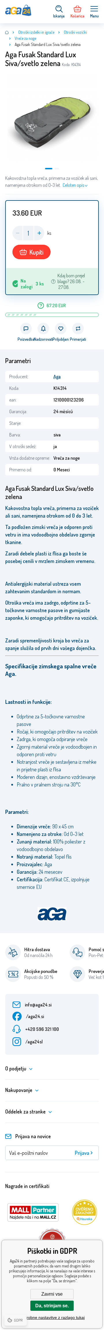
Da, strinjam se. (52, 1305)
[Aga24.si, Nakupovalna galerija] (7, 32)
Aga (57, 376)
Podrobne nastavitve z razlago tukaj (52, 1317)
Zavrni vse (52, 1294)
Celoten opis (73, 185)
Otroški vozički (75, 32)
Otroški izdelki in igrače (36, 32)
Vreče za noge (25, 38)
